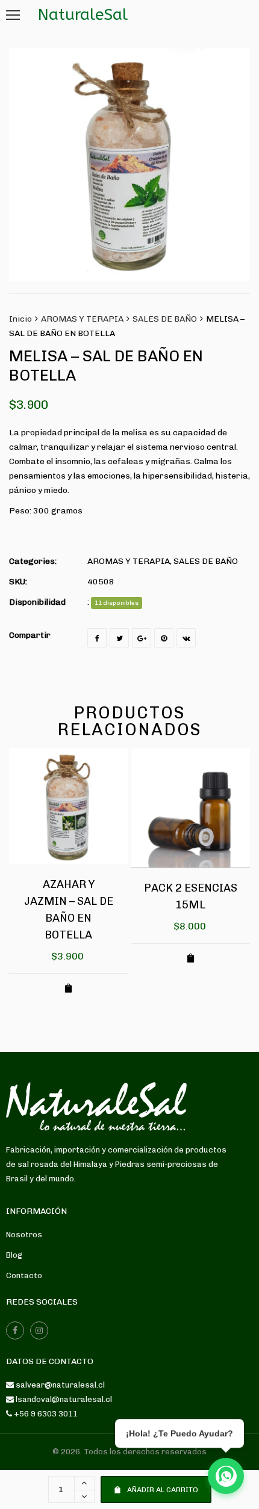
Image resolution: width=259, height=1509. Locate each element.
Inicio (20, 319)
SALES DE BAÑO (165, 319)
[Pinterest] (163, 637)
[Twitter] (119, 637)
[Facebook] (97, 637)
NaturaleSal (83, 14)
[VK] (186, 637)
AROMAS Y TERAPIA (82, 319)
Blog (14, 1255)
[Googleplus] (141, 637)
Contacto (24, 1275)
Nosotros (24, 1234)
